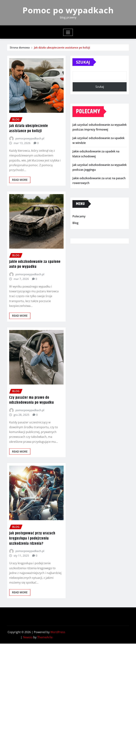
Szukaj (83, 62)
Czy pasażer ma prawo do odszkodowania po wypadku (31, 400)
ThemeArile (44, 637)
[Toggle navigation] (68, 32)
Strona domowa (20, 47)
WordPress (57, 632)
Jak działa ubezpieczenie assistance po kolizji (62, 47)
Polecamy (79, 216)
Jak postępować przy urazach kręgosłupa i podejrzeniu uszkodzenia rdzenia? (32, 538)
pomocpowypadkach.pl (29, 138)
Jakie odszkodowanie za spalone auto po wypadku (35, 264)
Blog (75, 223)
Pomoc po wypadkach (68, 10)
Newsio (28, 637)
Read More (19, 180)
